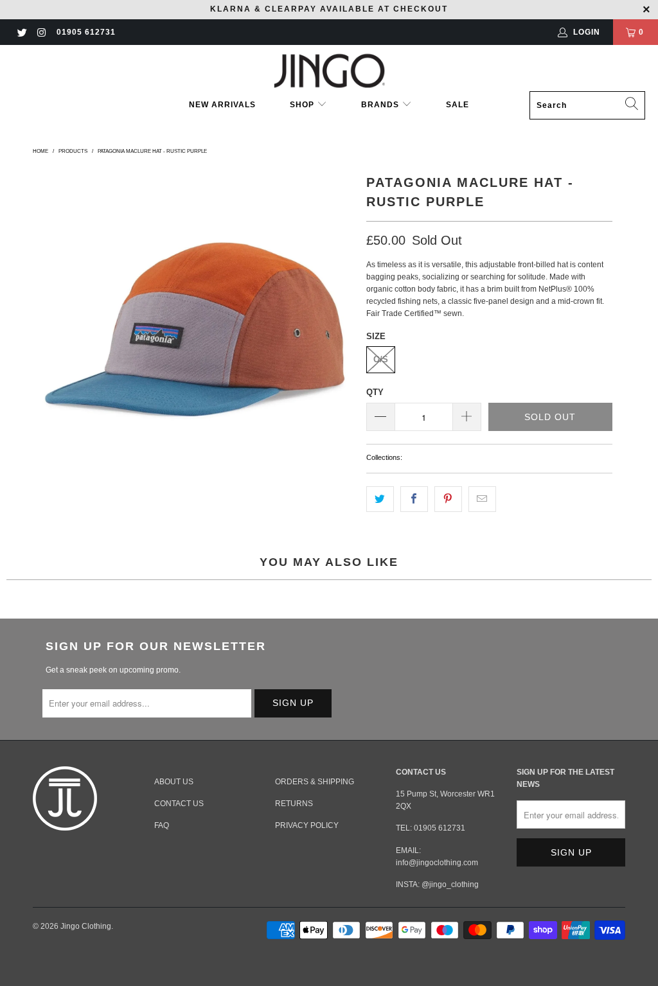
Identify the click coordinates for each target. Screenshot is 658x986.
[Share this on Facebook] (414, 498)
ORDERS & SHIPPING (314, 781)
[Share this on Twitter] (380, 498)
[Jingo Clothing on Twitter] (21, 32)
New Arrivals (222, 104)
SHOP (303, 104)
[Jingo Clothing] (329, 71)
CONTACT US (179, 803)
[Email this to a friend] (482, 498)
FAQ (161, 825)
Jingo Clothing (85, 926)
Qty (375, 392)
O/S (380, 359)
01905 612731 (86, 32)
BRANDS (380, 104)
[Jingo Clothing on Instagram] (40, 32)
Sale (457, 104)
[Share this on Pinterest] (448, 498)
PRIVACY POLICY (307, 825)
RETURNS (294, 803)
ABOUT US (173, 781)
